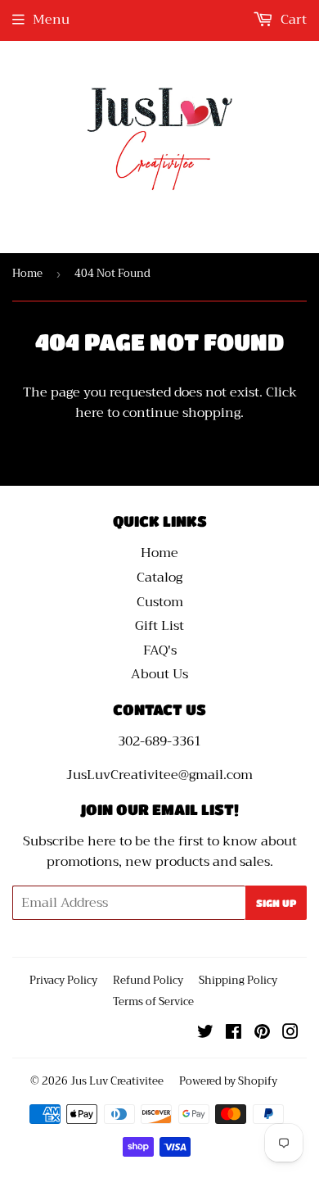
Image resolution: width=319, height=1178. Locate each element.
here (89, 412)
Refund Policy (148, 980)
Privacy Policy (63, 980)
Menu (51, 19)
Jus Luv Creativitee (117, 1081)
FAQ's (160, 650)
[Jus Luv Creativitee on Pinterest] (262, 1033)
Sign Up (276, 902)
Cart (292, 19)
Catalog (159, 577)
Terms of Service (153, 1001)
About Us (159, 674)
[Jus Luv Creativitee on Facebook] (233, 1033)
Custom (160, 602)
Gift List (159, 625)
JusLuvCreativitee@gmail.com (159, 774)
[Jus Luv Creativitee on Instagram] (290, 1033)
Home (27, 273)
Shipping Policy (238, 980)
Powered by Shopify (228, 1081)
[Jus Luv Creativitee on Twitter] (205, 1033)
